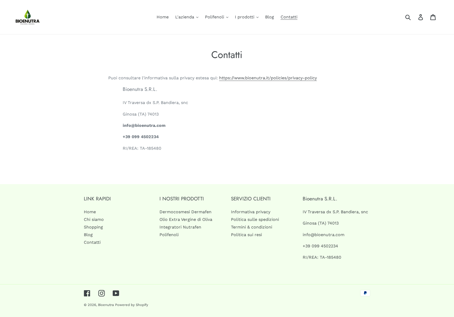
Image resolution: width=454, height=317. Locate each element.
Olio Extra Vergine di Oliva (185, 219)
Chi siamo (94, 219)
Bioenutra (106, 305)
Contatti (92, 242)
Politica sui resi (246, 234)
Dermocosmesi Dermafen (185, 211)
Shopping (93, 227)
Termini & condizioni (251, 227)
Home (90, 211)
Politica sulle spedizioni (255, 219)
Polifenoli (169, 234)
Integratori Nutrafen (180, 227)
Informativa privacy (250, 211)
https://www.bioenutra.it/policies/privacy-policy (268, 77)
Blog (88, 234)
